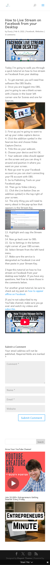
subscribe (10, 309)
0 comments (10, 34)
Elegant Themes (24, 558)
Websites (39, 31)
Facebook (30, 31)
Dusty (10, 31)
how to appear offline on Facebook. (24, 292)
